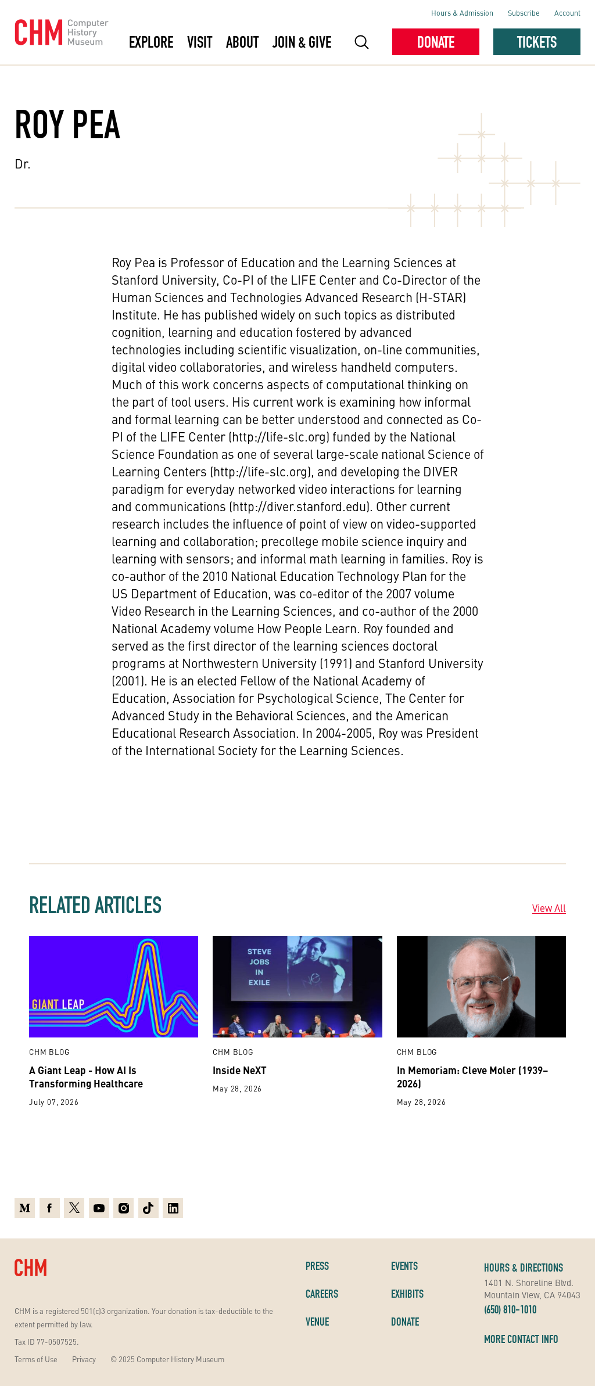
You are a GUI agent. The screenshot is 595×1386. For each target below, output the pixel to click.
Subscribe (524, 12)
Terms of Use (36, 1359)
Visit (199, 42)
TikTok (148, 1206)
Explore (151, 42)
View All (549, 908)
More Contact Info (521, 1339)
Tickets (537, 42)
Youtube (99, 1206)
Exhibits (407, 1294)
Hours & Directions (523, 1267)
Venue (317, 1321)
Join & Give (302, 42)
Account (567, 12)
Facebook (50, 1206)
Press (317, 1266)
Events (404, 1266)
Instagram (123, 1206)
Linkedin (173, 1206)
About (242, 42)
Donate (435, 42)
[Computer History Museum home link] (62, 32)
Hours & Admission (462, 12)
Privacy (84, 1359)
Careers (322, 1294)
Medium (25, 1206)
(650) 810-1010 (510, 1309)
